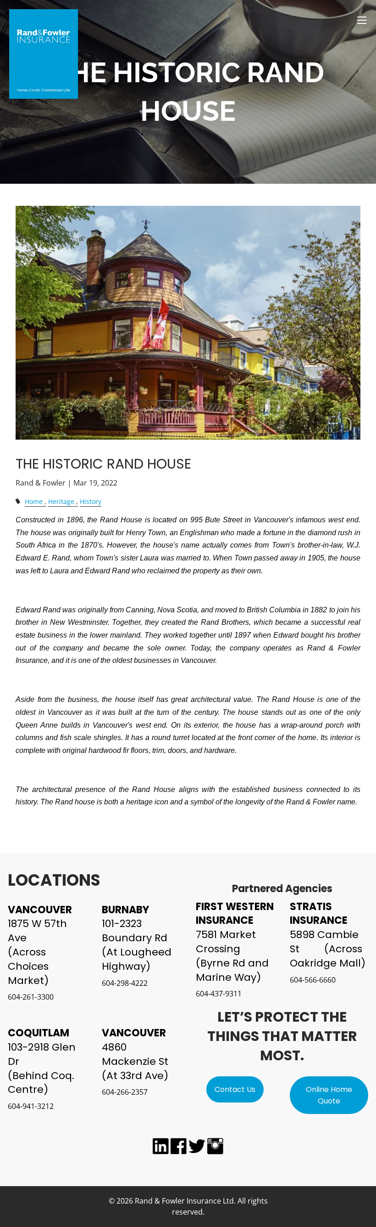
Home (34, 501)
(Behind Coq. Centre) (41, 1083)
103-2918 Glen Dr (42, 1054)
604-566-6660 (313, 980)
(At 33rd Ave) (135, 1076)
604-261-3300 (31, 997)
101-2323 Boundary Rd (134, 930)
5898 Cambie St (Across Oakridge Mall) (327, 948)
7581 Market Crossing (226, 941)
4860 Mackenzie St (135, 1054)
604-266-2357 (125, 1092)
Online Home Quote (329, 1095)
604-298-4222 (125, 983)
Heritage (61, 501)
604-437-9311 (219, 994)
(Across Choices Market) (28, 966)
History (90, 501)
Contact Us (235, 1089)
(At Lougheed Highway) (136, 959)
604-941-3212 (31, 1106)
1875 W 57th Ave (37, 930)
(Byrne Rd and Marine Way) (232, 970)
